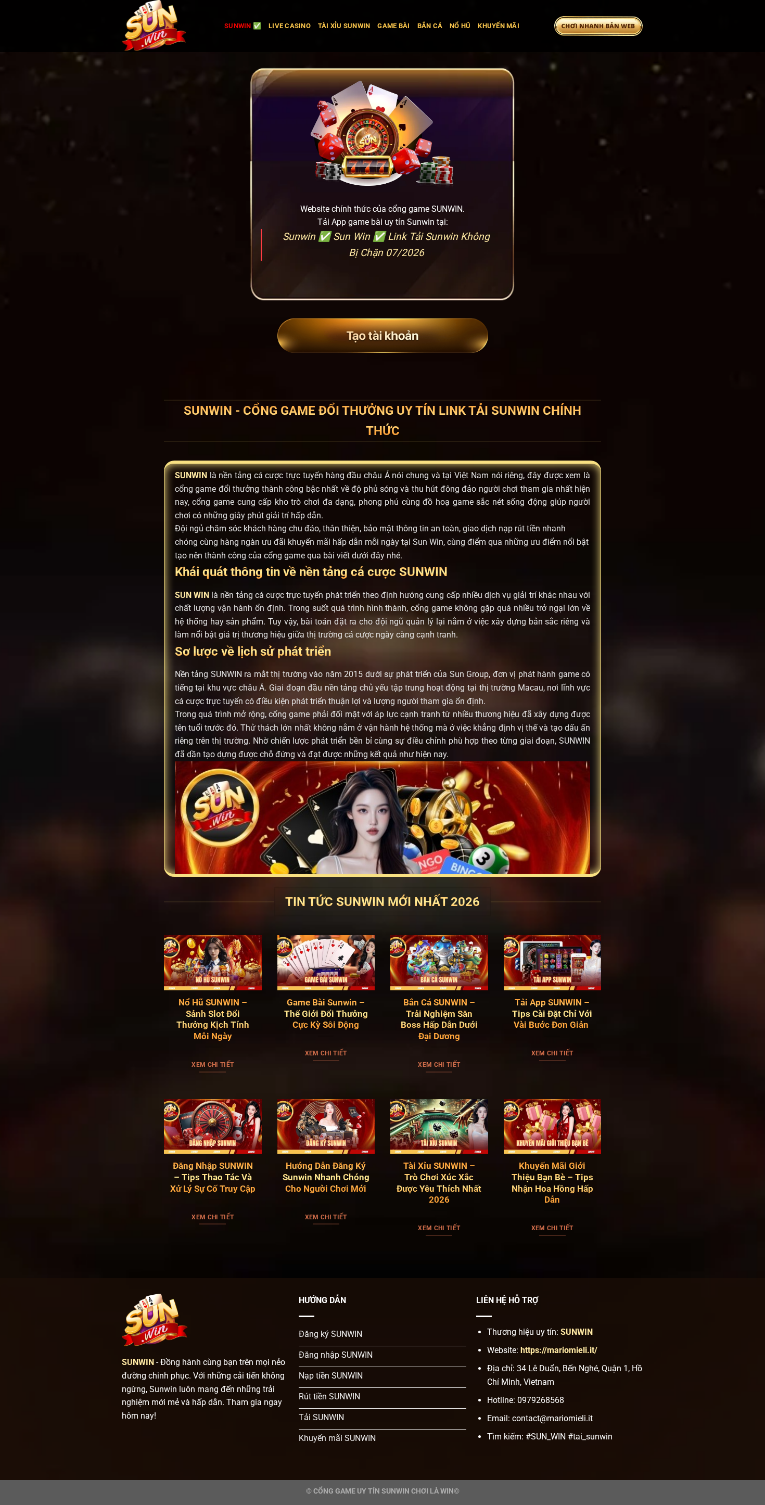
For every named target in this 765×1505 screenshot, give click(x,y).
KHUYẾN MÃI (498, 26)
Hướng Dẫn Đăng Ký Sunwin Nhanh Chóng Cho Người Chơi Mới (326, 1177)
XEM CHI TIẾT (213, 1064)
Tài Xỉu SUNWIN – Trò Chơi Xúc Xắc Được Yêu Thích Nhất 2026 (439, 1183)
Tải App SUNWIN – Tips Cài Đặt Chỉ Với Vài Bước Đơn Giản (552, 1014)
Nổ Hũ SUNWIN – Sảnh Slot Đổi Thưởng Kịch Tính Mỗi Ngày (212, 1019)
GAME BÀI (393, 26)
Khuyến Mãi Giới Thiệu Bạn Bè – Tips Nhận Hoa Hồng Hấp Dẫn (552, 1183)
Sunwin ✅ (242, 26)
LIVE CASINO (290, 26)
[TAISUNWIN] (165, 26)
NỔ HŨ (460, 26)
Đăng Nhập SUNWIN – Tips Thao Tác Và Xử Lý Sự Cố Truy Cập (213, 1177)
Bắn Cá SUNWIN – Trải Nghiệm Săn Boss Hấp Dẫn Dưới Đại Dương (439, 1019)
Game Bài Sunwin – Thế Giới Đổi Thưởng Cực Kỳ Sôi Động (326, 1014)
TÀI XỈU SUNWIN (344, 26)
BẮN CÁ (430, 26)
